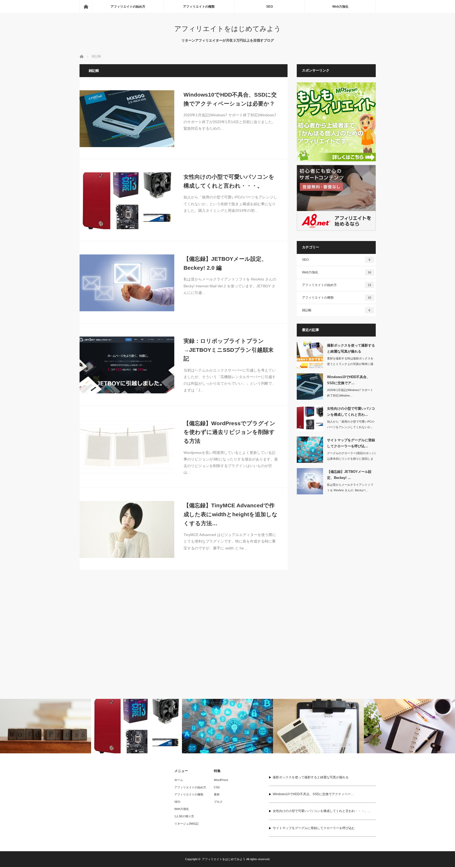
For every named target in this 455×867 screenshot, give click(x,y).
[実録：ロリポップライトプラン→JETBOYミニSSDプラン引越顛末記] (127, 365)
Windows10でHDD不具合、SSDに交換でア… (348, 380)
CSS (217, 787)
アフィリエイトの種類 (199, 6)
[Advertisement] (336, 580)
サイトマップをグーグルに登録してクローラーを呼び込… (351, 443)
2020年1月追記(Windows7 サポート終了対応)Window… (350, 392)
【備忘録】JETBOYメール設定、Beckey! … (349, 475)
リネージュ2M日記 (186, 823)
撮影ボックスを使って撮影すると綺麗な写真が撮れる (351, 348)
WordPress (221, 779)
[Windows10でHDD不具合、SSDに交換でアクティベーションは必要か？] (127, 118)
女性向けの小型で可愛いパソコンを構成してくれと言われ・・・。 (229, 181)
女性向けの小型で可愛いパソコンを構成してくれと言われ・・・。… (322, 811)
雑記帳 (336, 310)
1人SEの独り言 (184, 816)
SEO (269, 6)
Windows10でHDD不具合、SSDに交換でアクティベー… (313, 794)
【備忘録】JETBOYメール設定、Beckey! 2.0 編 (225, 263)
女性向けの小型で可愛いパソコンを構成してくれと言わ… (351, 412)
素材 (217, 794)
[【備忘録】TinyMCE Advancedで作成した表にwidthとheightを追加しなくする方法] (127, 529)
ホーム (178, 779)
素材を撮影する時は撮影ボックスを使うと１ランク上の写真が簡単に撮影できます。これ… (350, 364)
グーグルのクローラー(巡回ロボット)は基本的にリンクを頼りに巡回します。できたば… (351, 459)
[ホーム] (85, 6)
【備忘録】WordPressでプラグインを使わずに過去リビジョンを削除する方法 (229, 432)
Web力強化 (340, 6)
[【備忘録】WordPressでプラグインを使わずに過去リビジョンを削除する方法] (127, 447)
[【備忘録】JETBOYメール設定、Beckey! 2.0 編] (127, 282)
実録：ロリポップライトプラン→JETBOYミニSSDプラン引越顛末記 (229, 350)
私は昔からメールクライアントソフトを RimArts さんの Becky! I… (350, 487)
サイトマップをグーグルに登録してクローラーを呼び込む (314, 828)
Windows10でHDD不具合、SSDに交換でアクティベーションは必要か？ (230, 99)
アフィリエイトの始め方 (128, 6)
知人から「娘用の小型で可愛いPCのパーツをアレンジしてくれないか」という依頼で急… (350, 427)
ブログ (218, 801)
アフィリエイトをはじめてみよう (227, 28)
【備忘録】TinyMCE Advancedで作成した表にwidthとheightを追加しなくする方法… (231, 514)
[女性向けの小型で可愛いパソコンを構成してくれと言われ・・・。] (127, 200)
